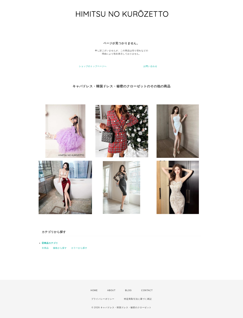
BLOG (128, 290)
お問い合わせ (150, 66)
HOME (94, 290)
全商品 (45, 248)
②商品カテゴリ (50, 243)
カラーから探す (79, 248)
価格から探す (60, 248)
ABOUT (111, 290)
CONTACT (147, 290)
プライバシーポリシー (102, 299)
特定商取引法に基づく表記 (138, 299)
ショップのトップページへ (93, 66)
